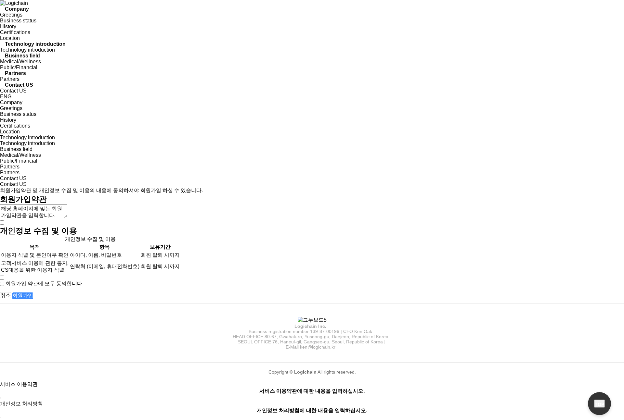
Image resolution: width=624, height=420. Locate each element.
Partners (15, 73)
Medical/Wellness (20, 61)
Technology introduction (35, 44)
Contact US (19, 85)
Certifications (15, 32)
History (8, 26)
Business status (18, 20)
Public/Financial (18, 67)
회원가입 (22, 295)
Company (17, 9)
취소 (5, 295)
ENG (5, 96)
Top (599, 404)
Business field (22, 55)
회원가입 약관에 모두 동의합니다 (44, 283)
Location (10, 38)
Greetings (11, 15)
